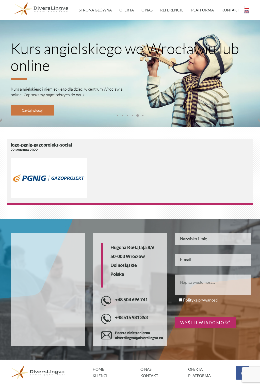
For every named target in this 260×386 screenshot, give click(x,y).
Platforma (202, 10)
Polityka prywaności (200, 300)
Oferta (126, 10)
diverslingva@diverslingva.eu (139, 338)
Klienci (100, 376)
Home (98, 369)
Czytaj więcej (32, 110)
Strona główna (95, 10)
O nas (147, 10)
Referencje (172, 10)
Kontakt (230, 10)
